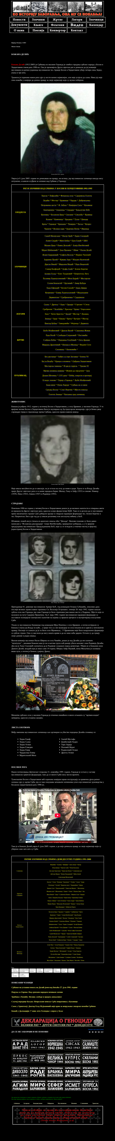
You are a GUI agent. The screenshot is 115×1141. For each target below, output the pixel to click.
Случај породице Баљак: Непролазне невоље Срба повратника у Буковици (44, 1001)
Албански (17, 1103)
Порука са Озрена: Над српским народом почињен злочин (37, 992)
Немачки (74, 1103)
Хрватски (95, 1103)
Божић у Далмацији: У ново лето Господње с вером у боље (37, 1011)
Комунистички (37, 1103)
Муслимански (62, 1103)
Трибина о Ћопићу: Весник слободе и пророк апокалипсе (36, 996)
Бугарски (26, 1103)
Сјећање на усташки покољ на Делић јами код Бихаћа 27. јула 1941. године (44, 987)
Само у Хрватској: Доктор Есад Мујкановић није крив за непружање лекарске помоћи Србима (53, 1006)
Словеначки (84, 1103)
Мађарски (50, 1103)
